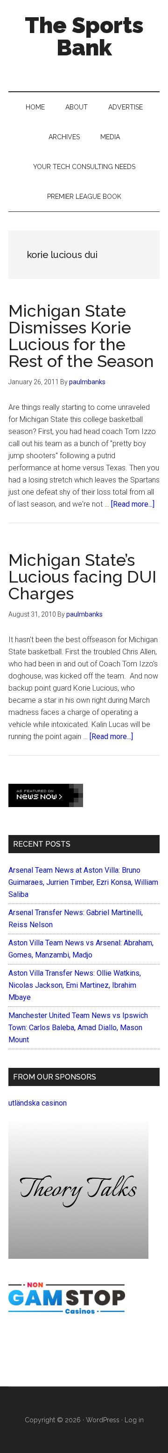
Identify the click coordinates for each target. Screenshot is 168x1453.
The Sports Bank (84, 36)
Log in (134, 1420)
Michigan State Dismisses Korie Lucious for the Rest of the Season (81, 336)
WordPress (102, 1420)
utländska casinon (37, 1103)
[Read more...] (132, 504)
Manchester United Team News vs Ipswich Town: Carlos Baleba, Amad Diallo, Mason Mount (78, 1027)
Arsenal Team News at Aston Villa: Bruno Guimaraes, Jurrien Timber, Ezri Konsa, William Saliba (83, 882)
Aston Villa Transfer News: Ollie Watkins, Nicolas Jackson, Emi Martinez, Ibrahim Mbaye (74, 985)
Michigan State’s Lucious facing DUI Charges (82, 576)
